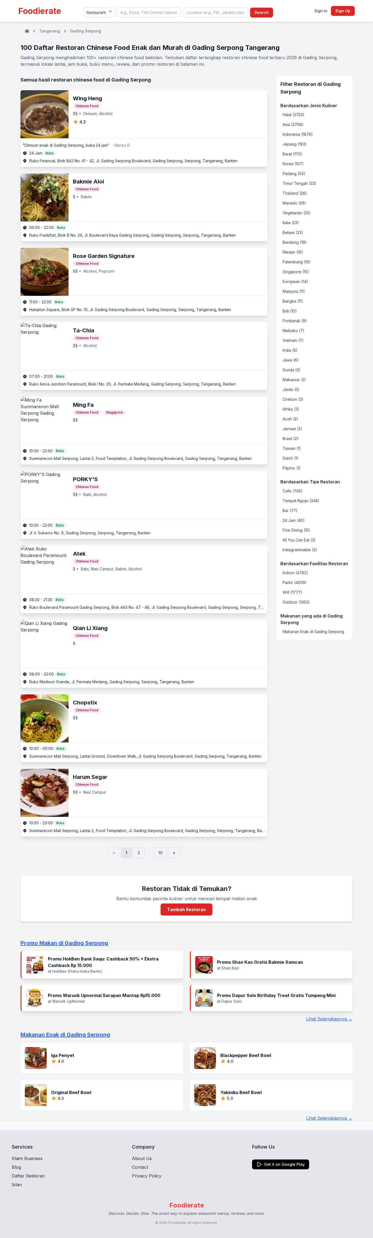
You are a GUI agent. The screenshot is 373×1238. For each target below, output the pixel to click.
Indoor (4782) (295, 572)
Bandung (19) (295, 242)
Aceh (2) (290, 419)
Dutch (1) (290, 458)
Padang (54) (294, 173)
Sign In (320, 10)
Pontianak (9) (295, 320)
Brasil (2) (290, 438)
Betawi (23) (293, 232)
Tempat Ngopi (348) (301, 500)
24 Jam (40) (294, 520)
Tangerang (49, 31)
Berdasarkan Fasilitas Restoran (314, 563)
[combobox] (149, 12)
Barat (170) (292, 154)
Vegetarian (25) (297, 212)
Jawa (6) (291, 360)
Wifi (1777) (292, 592)
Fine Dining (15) (296, 530)
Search (261, 12)
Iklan (17, 1184)
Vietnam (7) (293, 340)
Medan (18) (293, 252)
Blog (16, 1167)
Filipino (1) (292, 468)
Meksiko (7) (293, 330)
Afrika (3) (291, 409)
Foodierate (39, 11)
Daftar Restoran (28, 1176)
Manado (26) (294, 203)
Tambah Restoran (186, 909)
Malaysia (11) (294, 291)
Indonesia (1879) (298, 134)
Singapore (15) (296, 271)
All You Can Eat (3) (299, 540)
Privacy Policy (146, 1176)
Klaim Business (27, 1158)
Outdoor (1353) (296, 602)
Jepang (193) (295, 144)
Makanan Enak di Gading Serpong (313, 631)
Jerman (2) (292, 428)
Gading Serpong (85, 31)
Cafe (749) (293, 491)
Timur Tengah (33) (299, 183)
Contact (140, 1167)
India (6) (290, 350)
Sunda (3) (291, 370)
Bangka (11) (293, 301)
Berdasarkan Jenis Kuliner (308, 105)
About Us (142, 1158)
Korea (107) (293, 163)
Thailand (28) (295, 193)
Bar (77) (290, 510)
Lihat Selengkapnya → (329, 1019)
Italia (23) (291, 222)
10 (160, 852)
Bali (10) (290, 311)
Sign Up (342, 10)
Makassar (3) (294, 379)
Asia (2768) (293, 124)
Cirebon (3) (293, 399)
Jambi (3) (291, 389)
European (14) (295, 281)
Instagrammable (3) (300, 549)
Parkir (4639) (295, 582)
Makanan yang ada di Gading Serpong (311, 619)
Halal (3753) (293, 114)
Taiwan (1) (292, 448)
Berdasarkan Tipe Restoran (310, 481)
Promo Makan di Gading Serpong (64, 943)
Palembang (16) (297, 262)
